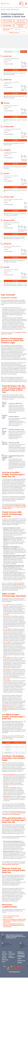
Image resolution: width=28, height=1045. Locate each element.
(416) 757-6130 (8, 83)
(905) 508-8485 (8, 224)
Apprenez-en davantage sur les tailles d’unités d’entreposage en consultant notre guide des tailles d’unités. (14, 507)
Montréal (4, 957)
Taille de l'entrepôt (7, 21)
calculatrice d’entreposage (8, 708)
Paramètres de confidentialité (21, 956)
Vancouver (4, 954)
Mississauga (5, 959)
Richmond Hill (9, 220)
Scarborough (9, 127)
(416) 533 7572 (8, 271)
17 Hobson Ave (16, 742)
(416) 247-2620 (8, 247)
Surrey (3, 961)
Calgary (4, 956)
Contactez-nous (21, 960)
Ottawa (10, 952)
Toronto (6, 103)
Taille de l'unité (21, 21)
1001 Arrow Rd (23, 742)
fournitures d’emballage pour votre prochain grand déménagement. (14, 813)
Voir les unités (15, 69)
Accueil (3, 9)
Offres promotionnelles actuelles (11, 916)
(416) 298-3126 (8, 130)
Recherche (23, 51)
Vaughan (7, 150)
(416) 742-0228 (8, 60)
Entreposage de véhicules (21, 25)
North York (8, 56)
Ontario (8, 9)
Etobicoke (7, 244)
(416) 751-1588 (8, 200)
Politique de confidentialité (20, 952)
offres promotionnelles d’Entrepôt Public (13, 863)
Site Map (19, 962)
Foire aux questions (8, 917)
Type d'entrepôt (7, 25)
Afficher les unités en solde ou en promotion (8, 29)
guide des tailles (18, 584)
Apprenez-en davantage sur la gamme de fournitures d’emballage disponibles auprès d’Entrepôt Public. (13, 925)
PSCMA (19, 958)
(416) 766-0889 (8, 177)
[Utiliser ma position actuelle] (18, 51)
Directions (6, 85)
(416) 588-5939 (8, 107)
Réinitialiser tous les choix (14, 32)
